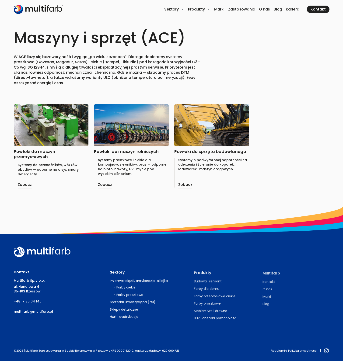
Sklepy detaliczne (124, 309)
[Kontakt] (318, 9)
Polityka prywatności (302, 351)
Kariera (292, 9)
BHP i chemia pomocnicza (215, 318)
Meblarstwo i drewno (210, 311)
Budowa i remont (208, 281)
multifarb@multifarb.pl (33, 311)
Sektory (171, 9)
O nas (264, 9)
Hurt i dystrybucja (124, 316)
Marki (219, 9)
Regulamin (279, 351)
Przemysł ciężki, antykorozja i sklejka (139, 280)
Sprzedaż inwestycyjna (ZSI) (132, 302)
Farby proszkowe (129, 294)
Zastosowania (241, 9)
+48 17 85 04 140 (28, 301)
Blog (278, 9)
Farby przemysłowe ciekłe (214, 296)
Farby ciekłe (126, 287)
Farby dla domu (206, 288)
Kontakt (268, 281)
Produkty (196, 9)
